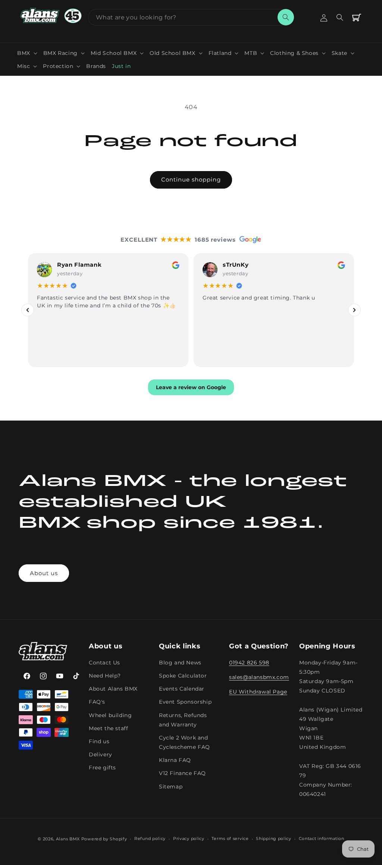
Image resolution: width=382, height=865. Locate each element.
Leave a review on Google (191, 387)
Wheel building (110, 715)
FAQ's (97, 701)
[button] (27, 53)
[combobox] (191, 17)
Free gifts (102, 767)
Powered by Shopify (104, 838)
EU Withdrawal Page (258, 691)
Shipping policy (273, 838)
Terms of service (230, 838)
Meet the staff (108, 728)
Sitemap (170, 786)
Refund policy (150, 838)
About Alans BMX (113, 688)
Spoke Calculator (183, 675)
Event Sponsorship (185, 701)
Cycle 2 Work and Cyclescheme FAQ (184, 742)
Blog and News (180, 662)
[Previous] (27, 310)
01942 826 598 (249, 662)
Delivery (100, 754)
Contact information (321, 838)
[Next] (354, 310)
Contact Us (104, 662)
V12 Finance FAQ (182, 773)
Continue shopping (191, 179)
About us (44, 573)
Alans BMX (68, 838)
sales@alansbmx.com (259, 677)
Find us (99, 741)
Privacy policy (188, 838)
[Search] (286, 17)
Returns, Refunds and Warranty (183, 720)
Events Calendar (181, 688)
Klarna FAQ (175, 760)
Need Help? (105, 675)
